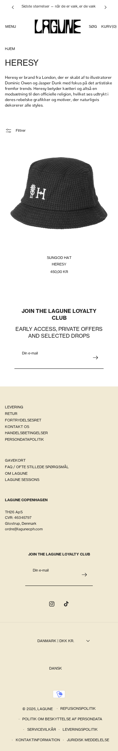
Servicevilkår (41, 729)
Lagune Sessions (22, 479)
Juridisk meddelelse (88, 740)
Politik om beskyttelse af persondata (62, 719)
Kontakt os (17, 426)
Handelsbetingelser (26, 433)
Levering (14, 407)
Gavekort (15, 460)
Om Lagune (16, 473)
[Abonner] (95, 358)
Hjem (10, 48)
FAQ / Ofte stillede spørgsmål (37, 467)
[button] (10, 26)
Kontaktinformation (38, 740)
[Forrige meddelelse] (13, 7)
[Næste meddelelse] (105, 7)
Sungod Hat (59, 258)
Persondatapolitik (24, 439)
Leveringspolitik (80, 729)
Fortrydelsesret (23, 420)
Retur (11, 413)
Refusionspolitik (78, 708)
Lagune (45, 708)
